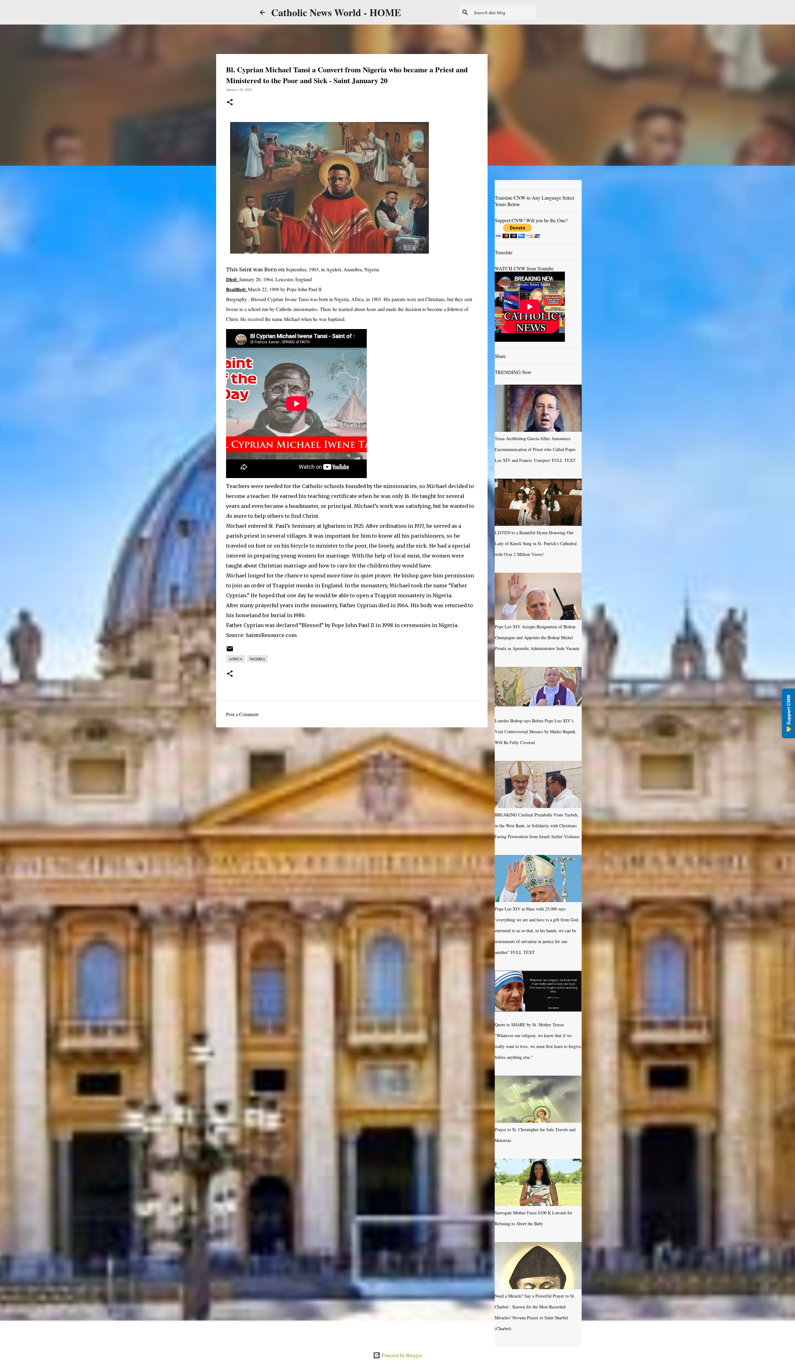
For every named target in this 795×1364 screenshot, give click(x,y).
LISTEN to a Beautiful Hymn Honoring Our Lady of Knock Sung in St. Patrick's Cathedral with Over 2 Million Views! (536, 543)
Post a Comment (242, 714)
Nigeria (257, 658)
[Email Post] (230, 650)
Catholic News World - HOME (336, 12)
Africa (236, 658)
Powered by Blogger (401, 1355)
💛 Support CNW (788, 713)
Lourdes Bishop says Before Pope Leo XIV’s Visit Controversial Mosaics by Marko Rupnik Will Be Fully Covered (535, 731)
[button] (230, 102)
